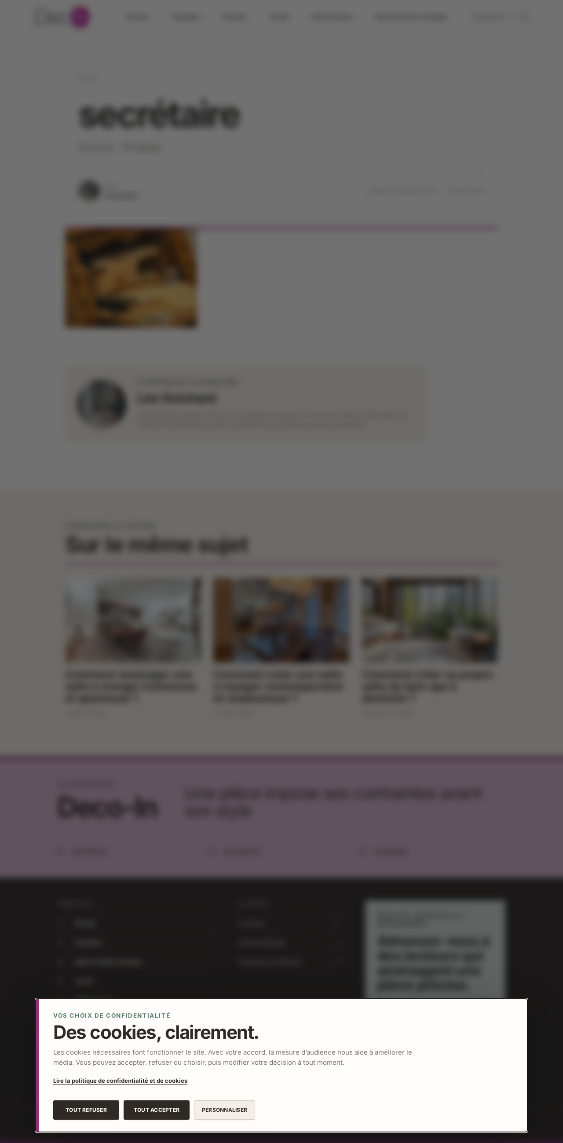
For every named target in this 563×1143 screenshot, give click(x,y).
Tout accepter (156, 1109)
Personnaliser (224, 1109)
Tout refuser (86, 1109)
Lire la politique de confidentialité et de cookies (120, 1080)
